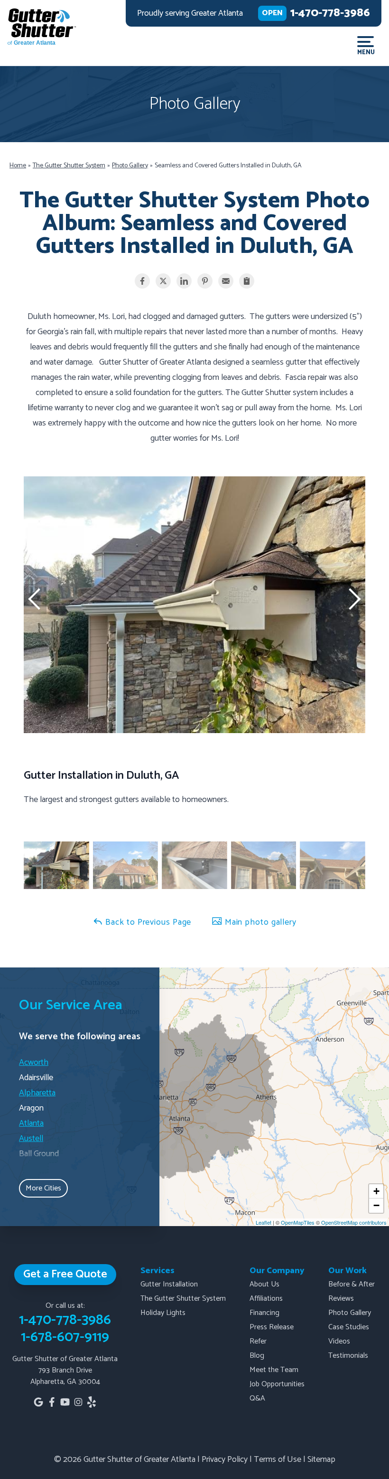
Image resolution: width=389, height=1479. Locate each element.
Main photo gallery (259, 922)
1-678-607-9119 (65, 1337)
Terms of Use (277, 1459)
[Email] (225, 281)
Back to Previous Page (147, 922)
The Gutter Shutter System (183, 1298)
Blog (257, 1355)
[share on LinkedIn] (184, 281)
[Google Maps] (38, 1402)
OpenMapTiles (298, 1222)
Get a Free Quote (65, 1274)
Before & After (351, 1284)
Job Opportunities (277, 1384)
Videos (339, 1341)
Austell (31, 1138)
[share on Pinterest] (205, 281)
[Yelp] (91, 1402)
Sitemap (321, 1459)
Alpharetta (37, 1093)
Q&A (257, 1398)
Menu (365, 52)
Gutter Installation (169, 1284)
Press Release (272, 1327)
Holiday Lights (162, 1312)
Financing (264, 1312)
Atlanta (31, 1123)
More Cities (43, 1188)
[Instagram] (78, 1402)
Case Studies (348, 1327)
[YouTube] (65, 1402)
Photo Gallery (349, 1312)
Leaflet (263, 1222)
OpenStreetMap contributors (354, 1222)
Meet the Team (274, 1369)
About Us (264, 1284)
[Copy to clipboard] (246, 281)
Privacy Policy (225, 1459)
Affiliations (266, 1298)
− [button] (376, 1205)
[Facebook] (51, 1402)
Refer (258, 1341)
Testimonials (348, 1355)
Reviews (341, 1298)
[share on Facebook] (142, 281)
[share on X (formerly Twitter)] (163, 281)
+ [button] (376, 1191)
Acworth (33, 1062)
